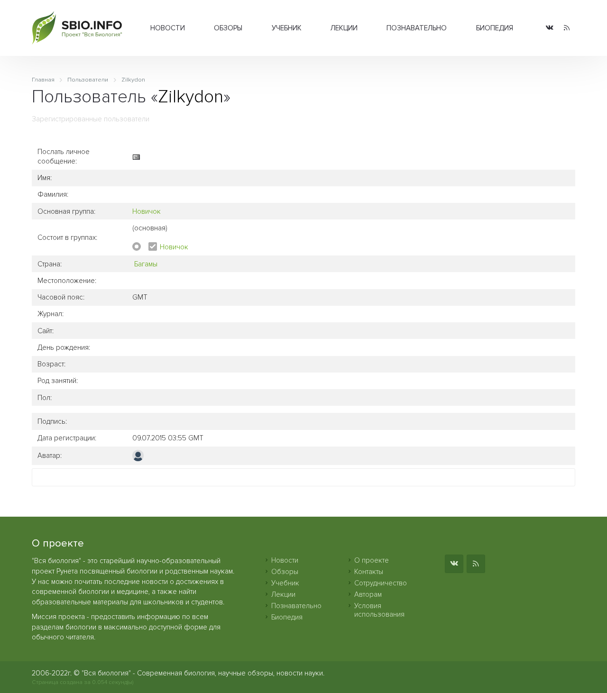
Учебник (287, 28)
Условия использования (379, 610)
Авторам (368, 594)
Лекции (344, 28)
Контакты (368, 571)
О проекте (371, 560)
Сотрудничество (380, 583)
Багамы (145, 264)
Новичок (146, 211)
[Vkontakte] (549, 28)
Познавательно (416, 28)
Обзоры (228, 28)
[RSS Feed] (566, 28)
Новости (167, 28)
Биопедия (494, 28)
